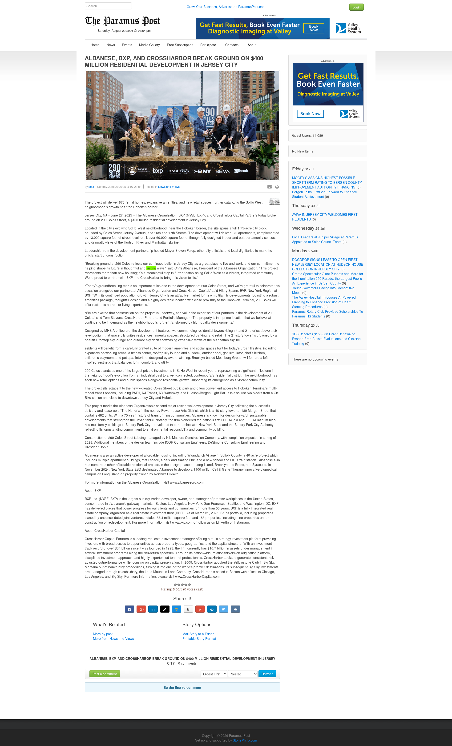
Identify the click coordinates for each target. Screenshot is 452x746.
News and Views (169, 186)
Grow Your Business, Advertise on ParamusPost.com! (226, 6)
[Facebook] (129, 609)
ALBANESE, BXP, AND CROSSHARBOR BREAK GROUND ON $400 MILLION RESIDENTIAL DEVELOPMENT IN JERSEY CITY (174, 61)
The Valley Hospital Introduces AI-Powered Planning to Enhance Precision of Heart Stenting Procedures (324, 302)
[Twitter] (223, 609)
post (91, 186)
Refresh (267, 673)
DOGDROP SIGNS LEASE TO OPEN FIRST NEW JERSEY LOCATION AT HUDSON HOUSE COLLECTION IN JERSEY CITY (327, 264)
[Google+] (141, 609)
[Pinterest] (200, 609)
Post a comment (105, 673)
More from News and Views (113, 638)
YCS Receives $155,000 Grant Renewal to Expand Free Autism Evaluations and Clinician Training (326, 339)
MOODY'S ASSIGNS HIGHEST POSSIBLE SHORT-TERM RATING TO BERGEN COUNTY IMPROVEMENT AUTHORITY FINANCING (327, 182)
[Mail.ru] (176, 609)
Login (356, 7)
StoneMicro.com (245, 740)
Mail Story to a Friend (198, 633)
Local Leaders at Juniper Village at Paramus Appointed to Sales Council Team (325, 239)
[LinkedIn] (153, 609)
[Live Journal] (165, 609)
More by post (103, 633)
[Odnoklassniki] (188, 609)
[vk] (235, 609)
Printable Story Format (199, 638)
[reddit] (212, 609)
